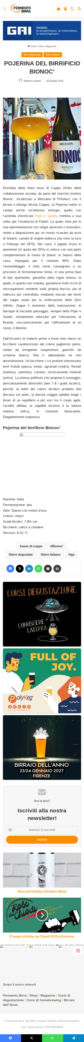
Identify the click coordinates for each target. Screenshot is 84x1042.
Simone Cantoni (32, 81)
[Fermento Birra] (21, 8)
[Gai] (42, 30)
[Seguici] (78, 951)
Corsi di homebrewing (44, 1000)
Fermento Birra (15, 995)
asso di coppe (31, 546)
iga (72, 554)
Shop (33, 995)
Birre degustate (47, 46)
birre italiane (51, 554)
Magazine (47, 995)
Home (33, 46)
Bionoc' (57, 546)
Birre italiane (53, 54)
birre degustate (21, 554)
